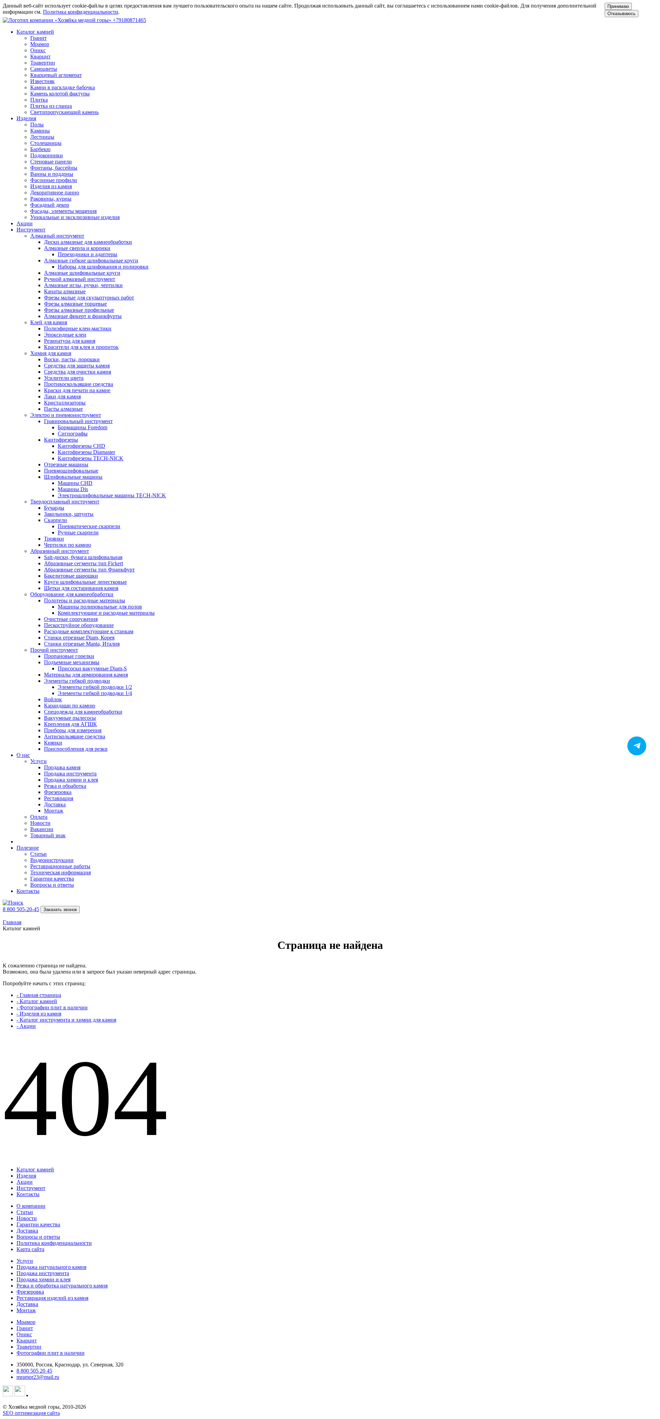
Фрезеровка (30, 1292)
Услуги (24, 1261)
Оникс (24, 1334)
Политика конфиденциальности (80, 12)
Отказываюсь (621, 13)
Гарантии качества (38, 1224)
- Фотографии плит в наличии (52, 1007)
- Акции (26, 1026)
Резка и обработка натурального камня (62, 1286)
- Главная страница (38, 995)
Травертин (28, 1347)
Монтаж (26, 1310)
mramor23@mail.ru (37, 1377)
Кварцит (26, 1340)
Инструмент (30, 1188)
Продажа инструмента (42, 1273)
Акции (24, 223)
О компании (30, 1206)
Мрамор (25, 1322)
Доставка (27, 1231)
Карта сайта (30, 1249)
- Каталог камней (36, 1001)
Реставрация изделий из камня (52, 1298)
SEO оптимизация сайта (31, 1413)
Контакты (28, 891)
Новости (26, 1218)
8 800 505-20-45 (21, 909)
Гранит (24, 1328)
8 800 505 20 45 (34, 1371)
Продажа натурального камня (51, 1267)
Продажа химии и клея (43, 1279)
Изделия (26, 1176)
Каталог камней (35, 1169)
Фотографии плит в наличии (50, 1353)
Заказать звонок (60, 909)
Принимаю (618, 6)
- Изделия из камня (38, 1014)
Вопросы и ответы (38, 1237)
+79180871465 (129, 20)
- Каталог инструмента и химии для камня (66, 1020)
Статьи (24, 1212)
